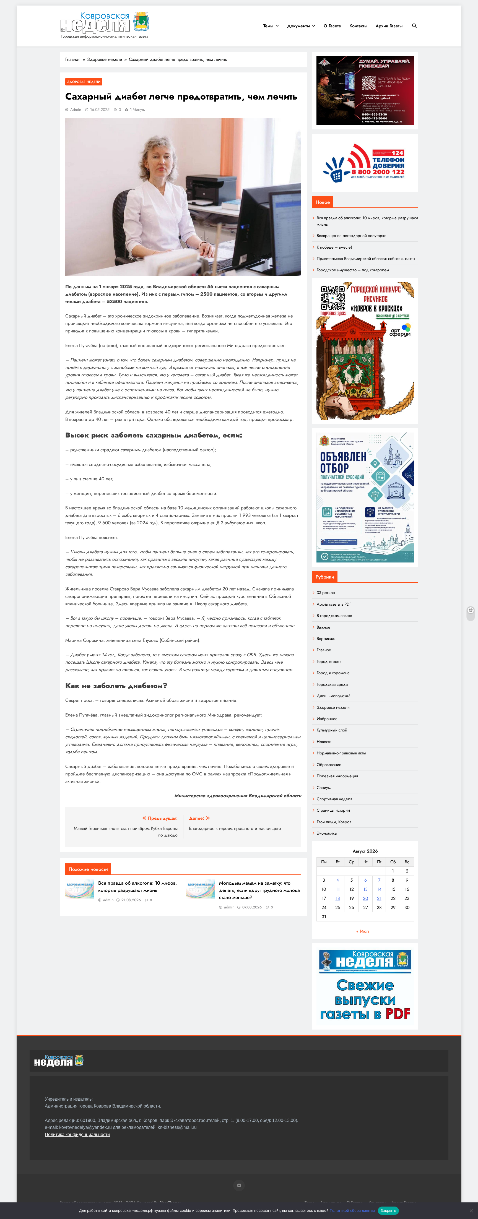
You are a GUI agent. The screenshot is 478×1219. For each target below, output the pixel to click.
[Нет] (471, 1210)
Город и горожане (333, 673)
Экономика (327, 833)
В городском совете (334, 616)
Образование (329, 765)
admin (75, 109)
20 (365, 898)
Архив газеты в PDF (334, 604)
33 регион (326, 593)
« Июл (362, 931)
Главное (324, 650)
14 (379, 889)
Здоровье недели (83, 81)
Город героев (329, 661)
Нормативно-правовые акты (341, 753)
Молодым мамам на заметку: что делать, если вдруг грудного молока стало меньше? (259, 890)
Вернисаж (326, 638)
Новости (324, 742)
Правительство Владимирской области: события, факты (366, 259)
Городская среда (332, 684)
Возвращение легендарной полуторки (351, 236)
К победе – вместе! (334, 247)
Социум (324, 788)
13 (365, 889)
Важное (323, 627)
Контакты (358, 26)
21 (379, 898)
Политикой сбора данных (352, 1210)
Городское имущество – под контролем (353, 270)
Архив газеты (389, 26)
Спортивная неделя (334, 799)
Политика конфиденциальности (77, 1134)
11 (338, 889)
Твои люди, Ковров (334, 822)
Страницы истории (333, 810)
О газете (332, 26)
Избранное (327, 719)
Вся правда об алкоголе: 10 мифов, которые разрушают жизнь (137, 886)
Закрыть (388, 1210)
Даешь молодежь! (333, 696)
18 (338, 898)
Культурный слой (332, 730)
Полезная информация (337, 776)
